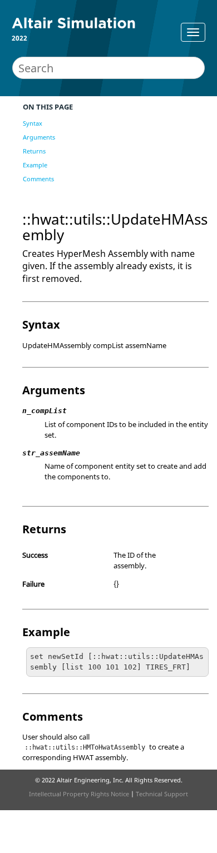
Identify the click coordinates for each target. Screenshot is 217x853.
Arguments (39, 137)
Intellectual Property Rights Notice (79, 794)
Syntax (32, 123)
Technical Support (162, 794)
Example (35, 165)
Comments (38, 179)
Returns (34, 151)
